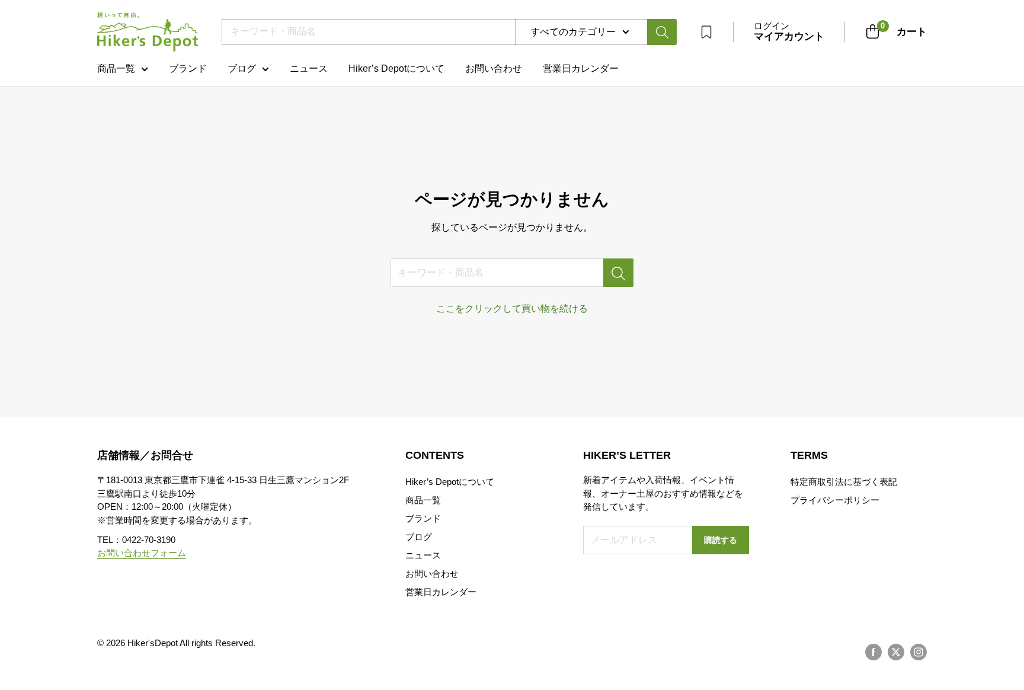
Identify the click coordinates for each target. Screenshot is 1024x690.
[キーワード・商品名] (618, 272)
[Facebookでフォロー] (873, 652)
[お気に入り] (706, 32)
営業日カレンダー (440, 592)
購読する (720, 540)
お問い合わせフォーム (141, 553)
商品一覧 (116, 68)
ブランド (188, 68)
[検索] (662, 32)
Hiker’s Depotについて (396, 68)
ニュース (309, 68)
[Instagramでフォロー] (918, 652)
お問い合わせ (493, 68)
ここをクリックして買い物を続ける (512, 309)
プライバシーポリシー (835, 500)
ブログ (242, 68)
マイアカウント (789, 36)
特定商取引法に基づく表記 (844, 482)
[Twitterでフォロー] (896, 652)
